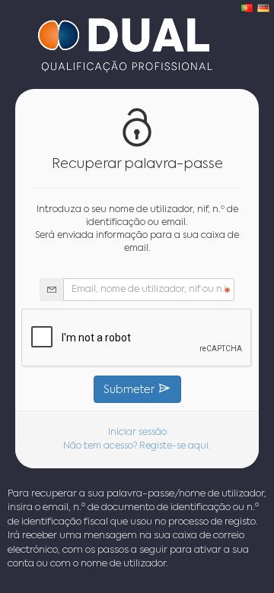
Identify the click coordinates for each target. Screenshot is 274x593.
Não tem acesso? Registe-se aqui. (137, 446)
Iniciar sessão (137, 432)
